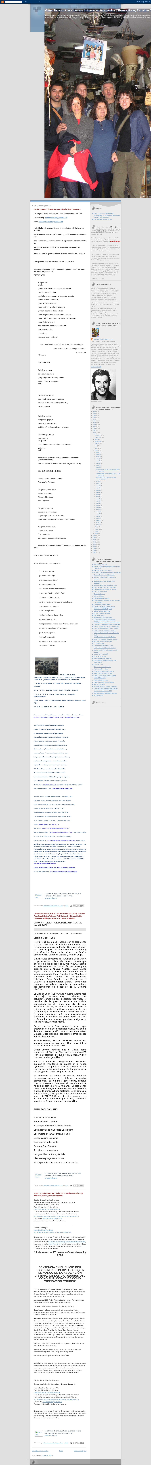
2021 (94, 422)
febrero (97, 531)
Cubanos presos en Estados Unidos (104, 606)
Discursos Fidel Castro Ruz (102, 611)
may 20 (98, 486)
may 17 (98, 492)
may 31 (98, 452)
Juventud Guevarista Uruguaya (103, 641)
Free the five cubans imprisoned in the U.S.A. (107, 624)
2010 (94, 546)
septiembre (98, 441)
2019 (94, 426)
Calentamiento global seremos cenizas (105, 589)
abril (96, 527)
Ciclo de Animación (99, 594)
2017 (94, 430)
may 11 (98, 505)
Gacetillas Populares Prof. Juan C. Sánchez (106, 628)
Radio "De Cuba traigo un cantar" (103, 673)
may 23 (98, 467)
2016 (94, 433)
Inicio (61, 1451)
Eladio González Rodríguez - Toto (103, 339)
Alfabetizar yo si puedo (100, 564)
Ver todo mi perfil (96, 366)
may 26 (98, 461)
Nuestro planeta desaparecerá (102, 658)
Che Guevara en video (100, 591)
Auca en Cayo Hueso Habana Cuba (104, 575)
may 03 (98, 522)
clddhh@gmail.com (53, 1209)
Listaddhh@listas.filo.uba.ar (43, 1230)
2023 (94, 417)
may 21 (98, 483)
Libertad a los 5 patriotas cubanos (103, 645)
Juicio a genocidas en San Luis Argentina (105, 639)
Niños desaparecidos (100, 656)
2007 (94, 552)
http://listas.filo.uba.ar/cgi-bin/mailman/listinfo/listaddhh (52, 1232)
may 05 (98, 518)
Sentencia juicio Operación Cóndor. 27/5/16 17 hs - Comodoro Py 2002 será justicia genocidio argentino (58, 1194)
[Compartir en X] (78, 906)
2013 (94, 540)
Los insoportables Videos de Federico (105, 648)
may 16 (98, 494)
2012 (94, 542)
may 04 (98, 520)
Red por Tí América (99, 684)
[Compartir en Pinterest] (83, 906)
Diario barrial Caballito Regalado (103, 609)
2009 (94, 548)
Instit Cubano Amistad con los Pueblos (105, 637)
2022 (94, 420)
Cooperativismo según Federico (103, 604)
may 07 (98, 514)
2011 (94, 544)
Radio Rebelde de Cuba (101, 680)
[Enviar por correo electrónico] (74, 906)
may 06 (98, 516)
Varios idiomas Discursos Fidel (103, 691)
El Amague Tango (99, 615)
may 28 (98, 459)
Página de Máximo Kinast (101, 669)
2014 (94, 537)
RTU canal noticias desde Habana (104, 671)
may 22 (98, 481)
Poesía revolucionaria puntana (102, 667)
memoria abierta (98, 695)
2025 (94, 413)
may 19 (98, 488)
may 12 (98, 503)
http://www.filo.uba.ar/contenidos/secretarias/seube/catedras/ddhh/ (56, 1216)
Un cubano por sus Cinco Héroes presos (106, 688)
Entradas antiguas (80, 1451)
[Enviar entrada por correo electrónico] (71, 905)
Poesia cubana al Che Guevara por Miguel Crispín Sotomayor (57, 209)
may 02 (98, 524)
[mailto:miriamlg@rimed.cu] (56, 218)
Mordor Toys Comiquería (101, 654)
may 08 (98, 512)
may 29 (98, 456)
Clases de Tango (99, 596)
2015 (94, 535)
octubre (97, 439)
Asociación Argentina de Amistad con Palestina (107, 572)
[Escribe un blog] (76, 906)
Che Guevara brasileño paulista (103, 219)
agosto (97, 443)
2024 (94, 415)
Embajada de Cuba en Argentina (103, 617)
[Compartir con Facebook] (81, 906)
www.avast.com (51, 898)
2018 (94, 428)
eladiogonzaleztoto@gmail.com (51, 222)
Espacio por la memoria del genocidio (104, 619)
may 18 (98, 490)
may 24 (98, 465)
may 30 (98, 454)
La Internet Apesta (99, 643)
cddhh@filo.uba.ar (40, 1209)
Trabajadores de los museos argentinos (105, 686)
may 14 (98, 499)
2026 (94, 411)
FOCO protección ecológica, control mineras (107, 622)
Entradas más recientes (40, 1451)
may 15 (98, 496)
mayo (96, 450)
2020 (94, 424)
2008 (94, 550)
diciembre (98, 435)
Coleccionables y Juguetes (101, 598)
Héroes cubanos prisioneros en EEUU (105, 630)
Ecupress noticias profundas (102, 613)
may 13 (98, 501)
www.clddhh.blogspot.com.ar (52, 1218)
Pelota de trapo (98, 664)
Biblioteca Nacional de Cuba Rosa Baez (105, 585)
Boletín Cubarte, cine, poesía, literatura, (105, 587)
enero (96, 533)
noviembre (98, 437)
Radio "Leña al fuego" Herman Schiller (105, 675)
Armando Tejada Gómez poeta (102, 570)
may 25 (98, 463)
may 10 (98, 507)
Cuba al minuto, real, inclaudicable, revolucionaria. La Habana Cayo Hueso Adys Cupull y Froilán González (107, 215)
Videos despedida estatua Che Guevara (105, 693)
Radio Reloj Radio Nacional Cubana (104, 682)
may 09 (98, 509)
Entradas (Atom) (47, 1455)
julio (96, 446)
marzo (97, 529)
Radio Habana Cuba (100, 677)
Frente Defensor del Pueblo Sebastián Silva (106, 626)
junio (96, 448)
